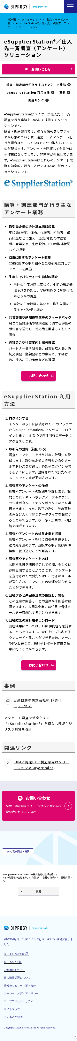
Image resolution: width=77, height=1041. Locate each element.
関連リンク (36, 100)
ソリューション (31, 19)
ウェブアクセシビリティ (18, 1001)
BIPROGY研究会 (16, 954)
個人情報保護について (17, 977)
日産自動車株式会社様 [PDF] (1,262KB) (37, 703)
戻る (38, 891)
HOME (12, 19)
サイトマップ (12, 1009)
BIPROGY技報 (13, 961)
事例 (62, 92)
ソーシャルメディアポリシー (21, 993)
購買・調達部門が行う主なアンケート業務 (36, 85)
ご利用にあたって (14, 969)
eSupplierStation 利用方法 (28, 92)
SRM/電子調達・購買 (18, 851)
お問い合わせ (42, 70)
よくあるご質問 (13, 1017)
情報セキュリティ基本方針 (20, 985)
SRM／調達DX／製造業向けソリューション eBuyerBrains (41, 764)
